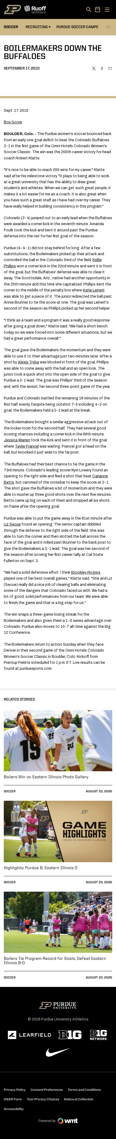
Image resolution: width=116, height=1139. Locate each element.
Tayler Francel (27, 446)
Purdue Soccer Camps (78, 27)
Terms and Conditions (84, 1090)
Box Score (13, 122)
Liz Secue (12, 524)
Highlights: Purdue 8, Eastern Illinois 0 (40, 868)
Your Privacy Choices (43, 1099)
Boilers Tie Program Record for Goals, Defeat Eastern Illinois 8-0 (55, 961)
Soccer (10, 791)
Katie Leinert (94, 290)
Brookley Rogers (85, 572)
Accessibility (14, 1109)
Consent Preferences (46, 1090)
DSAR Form (13, 1099)
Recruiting (37, 27)
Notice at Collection (78, 1099)
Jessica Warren (17, 440)
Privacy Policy (15, 1090)
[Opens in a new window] (29, 1035)
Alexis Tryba (28, 362)
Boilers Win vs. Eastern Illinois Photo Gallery (46, 777)
